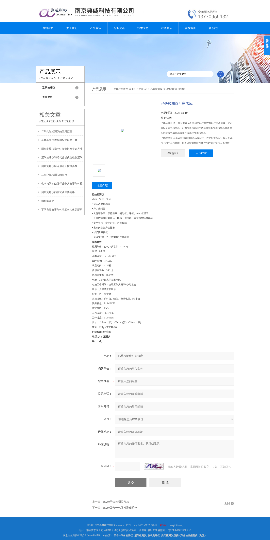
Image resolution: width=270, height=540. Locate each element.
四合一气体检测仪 (123, 535)
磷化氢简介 (47, 200)
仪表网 (142, 530)
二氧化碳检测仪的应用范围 (56, 131)
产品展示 (95, 28)
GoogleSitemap (176, 525)
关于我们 (71, 28)
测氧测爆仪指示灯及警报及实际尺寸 (61, 148)
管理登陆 (152, 530)
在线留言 (190, 28)
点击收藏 (201, 153)
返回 (227, 503)
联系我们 (214, 28)
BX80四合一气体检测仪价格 (120, 507)
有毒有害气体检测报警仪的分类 (59, 140)
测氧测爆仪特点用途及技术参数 (59, 166)
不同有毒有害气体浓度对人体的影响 (61, 209)
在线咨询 (172, 153)
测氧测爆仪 (154, 535)
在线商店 (166, 28)
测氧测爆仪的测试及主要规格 (58, 192)
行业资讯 (119, 28)
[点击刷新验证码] (154, 466)
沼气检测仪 (140, 535)
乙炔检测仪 (156, 89)
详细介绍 (102, 185)
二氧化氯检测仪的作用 (54, 174)
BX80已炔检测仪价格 (116, 501)
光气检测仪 (167, 535)
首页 (131, 89)
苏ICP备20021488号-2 (179, 530)
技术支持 (142, 28)
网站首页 (48, 28)
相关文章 (50, 115)
